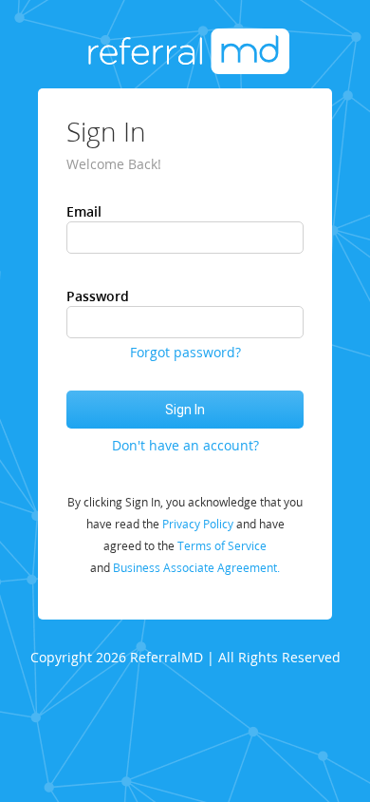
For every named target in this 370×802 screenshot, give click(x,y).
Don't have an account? (185, 445)
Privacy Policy (197, 524)
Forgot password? (185, 352)
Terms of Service (222, 546)
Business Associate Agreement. (196, 568)
